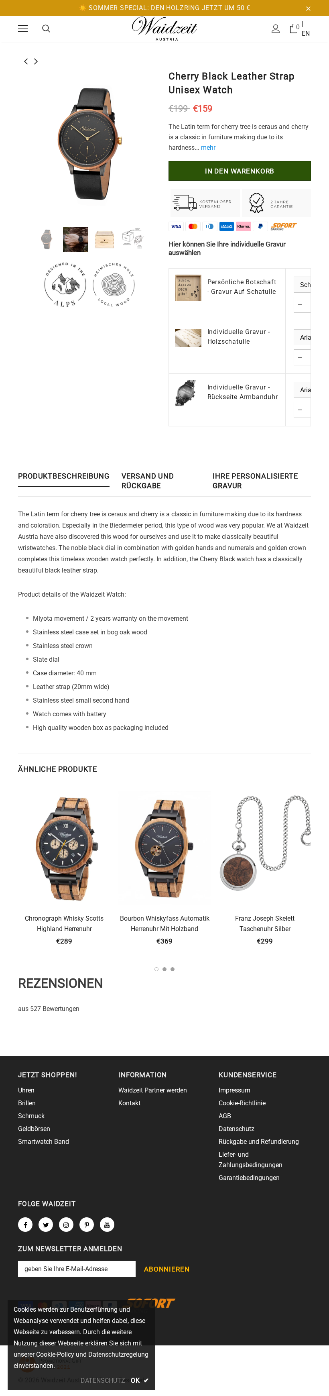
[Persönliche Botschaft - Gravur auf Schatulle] (188, 288)
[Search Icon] (46, 29)
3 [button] (173, 969)
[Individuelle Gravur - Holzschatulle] (188, 337)
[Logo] (164, 28)
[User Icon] (276, 28)
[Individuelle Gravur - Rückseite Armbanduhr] (188, 393)
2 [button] (164, 969)
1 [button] (156, 969)
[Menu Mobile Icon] (23, 29)
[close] (308, 8)
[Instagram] (66, 1224)
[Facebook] (25, 1224)
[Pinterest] (86, 1224)
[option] (89, 143)
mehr (208, 147)
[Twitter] (46, 1224)
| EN (306, 28)
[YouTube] (107, 1224)
